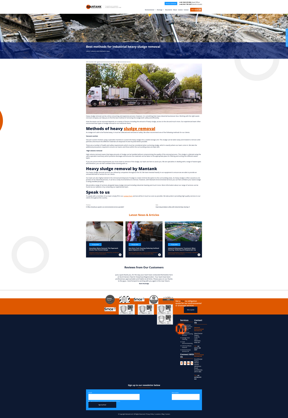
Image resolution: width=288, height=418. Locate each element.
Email (90, 393)
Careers (180, 10)
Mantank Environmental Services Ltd (108, 62)
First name (175, 393)
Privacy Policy (150, 414)
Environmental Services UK (186, 350)
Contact (186, 10)
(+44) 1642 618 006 (189, 2)
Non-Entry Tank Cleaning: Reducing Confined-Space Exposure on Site (144, 249)
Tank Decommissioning (187, 342)
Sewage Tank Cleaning (186, 338)
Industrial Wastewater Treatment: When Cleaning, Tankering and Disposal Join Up (182, 249)
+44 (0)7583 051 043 (197, 377)
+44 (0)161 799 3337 (197, 348)
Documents (168, 10)
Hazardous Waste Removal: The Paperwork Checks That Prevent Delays (103, 249)
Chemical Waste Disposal (186, 346)
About (175, 10)
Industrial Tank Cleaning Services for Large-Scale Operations (187, 327)
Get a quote (190, 310)
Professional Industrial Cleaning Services (187, 333)
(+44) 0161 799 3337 (190, 4)
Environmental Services (125, 62)
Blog (163, 414)
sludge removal (139, 128)
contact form (128, 196)
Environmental (149, 10)
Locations (158, 414)
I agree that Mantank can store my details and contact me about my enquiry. (105, 401)
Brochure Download (171, 3)
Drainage (159, 10)
